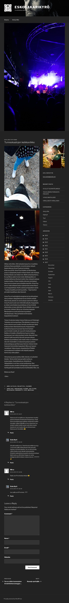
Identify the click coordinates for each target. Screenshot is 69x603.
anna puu (10, 388)
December (51, 265)
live (25, 390)
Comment (8, 514)
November (51, 268)
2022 (46, 245)
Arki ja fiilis (15, 20)
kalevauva (11, 390)
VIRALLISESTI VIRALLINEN (51, 200)
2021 (46, 249)
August (50, 277)
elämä (26, 388)
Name (6, 538)
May (49, 287)
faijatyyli (21, 386)
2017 (46, 262)
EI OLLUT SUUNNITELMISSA (51, 188)
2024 (46, 239)
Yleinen (29, 386)
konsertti (19, 390)
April (49, 290)
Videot (45, 221)
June (49, 284)
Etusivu (6, 20)
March (50, 293)
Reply (12, 432)
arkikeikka (18, 388)
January (50, 300)
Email (6, 548)
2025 (46, 235)
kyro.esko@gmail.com (49, 176)
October (50, 271)
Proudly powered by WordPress (13, 598)
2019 (46, 255)
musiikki (31, 390)
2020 (46, 252)
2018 (46, 259)
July (49, 281)
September (51, 274)
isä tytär (32, 388)
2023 (46, 242)
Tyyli (44, 218)
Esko (15, 139)
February (50, 297)
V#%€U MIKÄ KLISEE (49, 197)
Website (7, 557)
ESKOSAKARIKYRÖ (32, 7)
